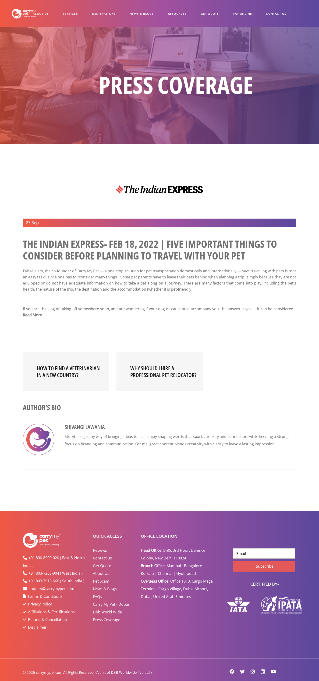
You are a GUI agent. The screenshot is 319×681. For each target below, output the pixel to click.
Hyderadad (186, 573)
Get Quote (210, 14)
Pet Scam (101, 581)
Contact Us (276, 14)
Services (70, 14)
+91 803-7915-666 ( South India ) (56, 581)
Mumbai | (175, 565)
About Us (41, 14)
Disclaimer (37, 627)
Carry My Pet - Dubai (111, 604)
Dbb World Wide (107, 612)
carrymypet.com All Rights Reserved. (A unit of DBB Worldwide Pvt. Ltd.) (94, 672)
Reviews (100, 550)
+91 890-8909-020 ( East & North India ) (54, 561)
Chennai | (166, 573)
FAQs (97, 596)
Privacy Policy (40, 604)
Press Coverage (106, 619)
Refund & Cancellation (47, 619)
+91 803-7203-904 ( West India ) (55, 573)
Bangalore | (194, 565)
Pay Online (242, 14)
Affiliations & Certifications (51, 611)
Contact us (102, 558)
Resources (177, 14)
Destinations (104, 14)
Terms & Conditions (45, 596)
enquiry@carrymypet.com (51, 588)
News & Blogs (142, 14)
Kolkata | (149, 573)
